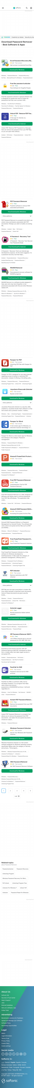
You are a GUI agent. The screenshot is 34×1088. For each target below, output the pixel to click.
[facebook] (2, 1054)
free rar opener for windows (22, 106)
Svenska (28, 1067)
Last (16, 796)
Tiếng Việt (15, 1070)
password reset (23, 470)
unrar (2, 694)
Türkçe (9, 1070)
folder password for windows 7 (9, 447)
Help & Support (6, 1000)
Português (16, 1067)
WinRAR (29, 692)
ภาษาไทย (4, 1070)
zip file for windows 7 (19, 293)
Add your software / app (8, 1008)
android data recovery (7, 260)
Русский (22, 1067)
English (13, 1062)
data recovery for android (8, 262)
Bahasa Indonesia (6, 1065)
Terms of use (5, 1038)
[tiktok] (10, 1054)
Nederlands (4, 1067)
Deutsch (7, 1062)
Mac (14, 229)
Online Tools (5, 1010)
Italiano (15, 1065)
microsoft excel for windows (14, 77)
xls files (3, 77)
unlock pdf (27, 135)
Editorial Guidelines (7, 1005)
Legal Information (6, 1036)
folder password (5, 450)
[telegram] (24, 1054)
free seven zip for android (8, 662)
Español (18, 1062)
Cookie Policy (5, 1043)
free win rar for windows (14, 103)
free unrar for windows (7, 106)
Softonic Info (5, 995)
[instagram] (6, 1054)
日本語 (19, 1065)
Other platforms (7, 216)
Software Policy (6, 1023)
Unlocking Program (27, 383)
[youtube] (21, 1054)
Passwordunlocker (28, 77)
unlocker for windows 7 (7, 603)
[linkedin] (17, 1054)
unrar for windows (12, 692)
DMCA (3, 1033)
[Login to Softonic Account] (31, 8)
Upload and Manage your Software (11, 1020)
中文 (20, 1070)
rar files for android (18, 659)
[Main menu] (3, 8)
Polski (11, 1067)
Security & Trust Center (8, 997)
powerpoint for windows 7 (8, 475)
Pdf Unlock (9, 135)
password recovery (24, 75)
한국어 (24, 1065)
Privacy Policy (5, 1041)
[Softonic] (17, 8)
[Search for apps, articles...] (27, 8)
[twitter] (13, 1054)
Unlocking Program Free (7, 383)
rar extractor (22, 692)
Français (23, 1062)
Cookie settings (6, 1046)
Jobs (2, 1003)
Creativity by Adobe (17, 37)
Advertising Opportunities (9, 1025)
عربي (2, 1062)
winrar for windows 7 (6, 293)
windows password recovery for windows (17, 291)
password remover (12, 75)
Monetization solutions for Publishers (12, 1018)
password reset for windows (15, 443)
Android (3, 135)
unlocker (28, 416)
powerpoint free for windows (15, 561)
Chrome (10, 598)
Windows (3, 75)
